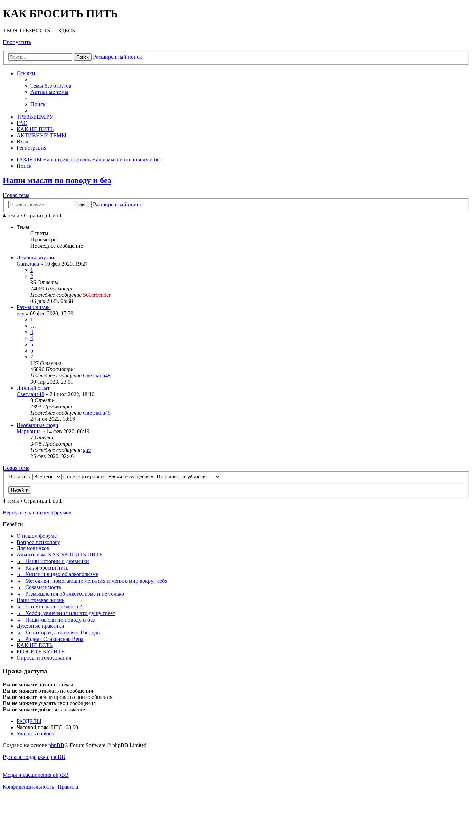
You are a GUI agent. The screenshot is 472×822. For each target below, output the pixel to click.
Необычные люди (37, 425)
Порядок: (168, 476)
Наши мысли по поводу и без (57, 180)
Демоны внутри (35, 257)
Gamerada (28, 264)
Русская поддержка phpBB (34, 757)
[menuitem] (51, 86)
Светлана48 (97, 375)
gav (21, 313)
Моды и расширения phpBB (36, 775)
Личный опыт (33, 388)
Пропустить (17, 42)
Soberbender (97, 295)
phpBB (56, 745)
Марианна (29, 431)
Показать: (20, 476)
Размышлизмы (34, 307)
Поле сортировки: (85, 476)
